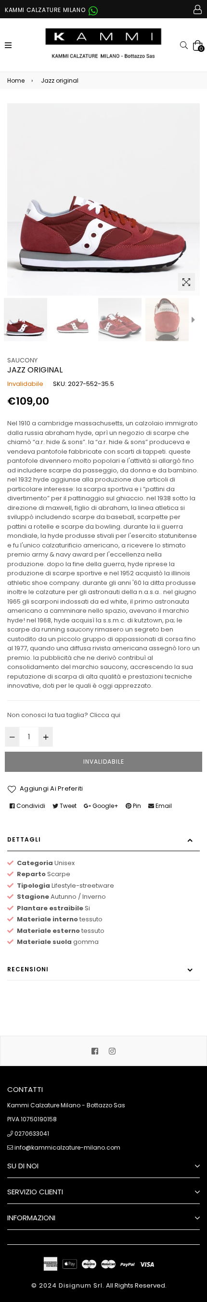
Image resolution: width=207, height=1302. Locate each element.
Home (16, 80)
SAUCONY (22, 360)
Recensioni (28, 969)
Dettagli (24, 839)
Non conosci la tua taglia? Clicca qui (63, 714)
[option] (25, 319)
